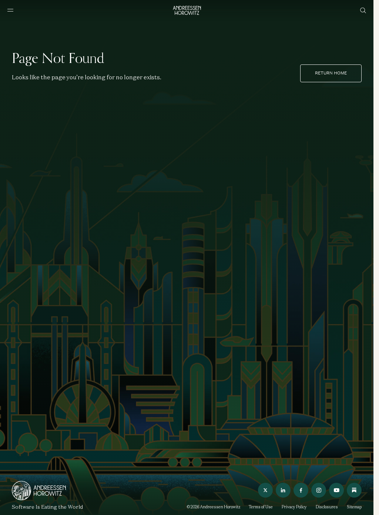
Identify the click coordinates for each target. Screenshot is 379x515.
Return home (331, 73)
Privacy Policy (294, 506)
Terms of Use (261, 506)
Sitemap (354, 506)
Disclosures (327, 506)
